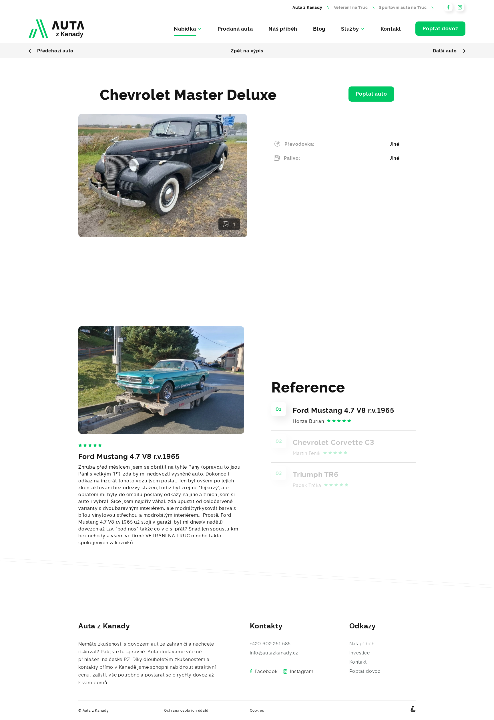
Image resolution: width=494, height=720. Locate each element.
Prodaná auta (235, 28)
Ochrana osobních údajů (186, 710)
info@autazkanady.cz (274, 652)
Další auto (445, 50)
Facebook (266, 671)
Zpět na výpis (247, 50)
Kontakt (391, 28)
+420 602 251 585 (270, 643)
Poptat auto (371, 93)
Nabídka (185, 28)
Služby (350, 28)
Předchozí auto (55, 50)
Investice (359, 652)
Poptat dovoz (440, 28)
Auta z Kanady (307, 7)
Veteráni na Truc (351, 7)
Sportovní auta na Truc (403, 7)
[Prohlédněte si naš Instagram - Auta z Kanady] (459, 7)
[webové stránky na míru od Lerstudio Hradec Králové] (413, 709)
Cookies (257, 710)
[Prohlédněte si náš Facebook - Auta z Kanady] (448, 7)
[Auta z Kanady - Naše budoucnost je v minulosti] (56, 28)
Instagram (301, 671)
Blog (319, 28)
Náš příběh (282, 28)
